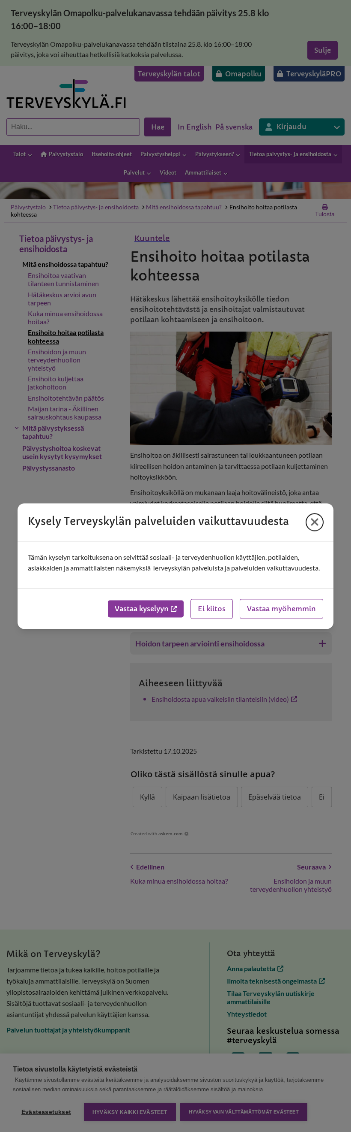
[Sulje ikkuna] (314, 522)
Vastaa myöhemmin (281, 608)
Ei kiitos (212, 608)
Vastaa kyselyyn (142, 608)
